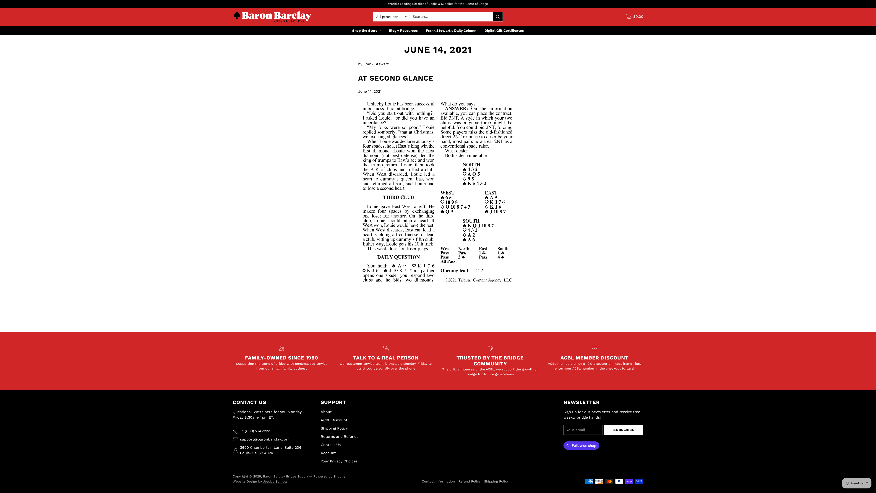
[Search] (498, 16)
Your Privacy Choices (339, 461)
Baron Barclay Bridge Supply (285, 476)
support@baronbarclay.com (264, 439)
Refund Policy (469, 481)
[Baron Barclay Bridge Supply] (273, 16)
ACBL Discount (334, 420)
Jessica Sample (275, 481)
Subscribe (623, 430)
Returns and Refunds (339, 436)
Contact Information (438, 481)
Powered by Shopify (329, 476)
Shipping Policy (334, 428)
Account (328, 453)
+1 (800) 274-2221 (255, 431)
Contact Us (331, 445)
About (326, 412)
